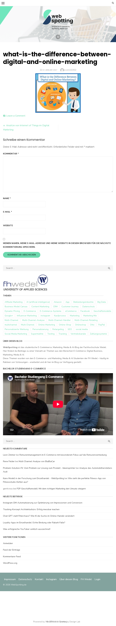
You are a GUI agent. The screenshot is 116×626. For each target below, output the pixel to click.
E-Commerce (30, 311)
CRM (55, 306)
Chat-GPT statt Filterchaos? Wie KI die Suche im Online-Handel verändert (38, 515)
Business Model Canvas (16, 306)
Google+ (9, 315)
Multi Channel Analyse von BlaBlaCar (37, 461)
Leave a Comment (15, 115)
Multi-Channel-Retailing (86, 320)
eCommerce (71, 311)
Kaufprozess (60, 315)
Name (7, 198)
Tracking (62, 333)
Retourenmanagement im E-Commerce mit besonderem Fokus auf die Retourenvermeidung (63, 454)
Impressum (10, 579)
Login (97, 579)
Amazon (58, 302)
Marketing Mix (90, 315)
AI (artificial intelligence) (38, 302)
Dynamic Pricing (12, 311)
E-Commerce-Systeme (50, 311)
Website (8, 225)
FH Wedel (86, 579)
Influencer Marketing (27, 315)
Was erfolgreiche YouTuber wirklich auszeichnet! (26, 529)
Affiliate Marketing (14, 302)
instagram (45, 315)
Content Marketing (40, 306)
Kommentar (11, 153)
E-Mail (7, 211)
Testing (51, 333)
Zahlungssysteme (98, 333)
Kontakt (39, 579)
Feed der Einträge (11, 549)
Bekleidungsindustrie (83, 302)
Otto (92, 324)
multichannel (11, 324)
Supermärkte (37, 333)
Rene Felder (9, 461)
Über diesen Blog (68, 579)
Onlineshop (80, 324)
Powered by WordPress (44, 621)
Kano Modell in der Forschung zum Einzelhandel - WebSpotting (33, 478)
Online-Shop (65, 324)
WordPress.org (10, 563)
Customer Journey (70, 306)
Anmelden (8, 543)
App (67, 302)
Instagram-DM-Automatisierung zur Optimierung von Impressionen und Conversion (42, 502)
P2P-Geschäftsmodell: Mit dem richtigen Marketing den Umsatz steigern (51, 488)
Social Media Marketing (16, 333)
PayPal (101, 324)
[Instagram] (58, 37)
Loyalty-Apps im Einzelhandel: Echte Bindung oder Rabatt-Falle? (34, 522)
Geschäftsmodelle (102, 311)
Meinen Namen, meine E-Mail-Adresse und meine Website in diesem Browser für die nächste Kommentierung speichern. (57, 245)
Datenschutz (88, 306)
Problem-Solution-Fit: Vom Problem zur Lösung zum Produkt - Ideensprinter (39, 468)
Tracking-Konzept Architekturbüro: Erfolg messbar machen (31, 509)
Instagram (51, 579)
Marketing (74, 315)
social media (82, 329)
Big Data (101, 302)
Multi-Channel (11, 320)
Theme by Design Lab (69, 621)
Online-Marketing (46, 324)
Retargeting (58, 329)
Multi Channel (27, 324)
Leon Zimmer (9, 454)
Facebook (85, 311)
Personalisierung (40, 329)
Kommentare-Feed (12, 556)
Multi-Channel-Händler (59, 320)
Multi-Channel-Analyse (33, 320)
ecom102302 (70, 69)
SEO (70, 329)
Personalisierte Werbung (17, 329)
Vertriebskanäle (78, 333)
